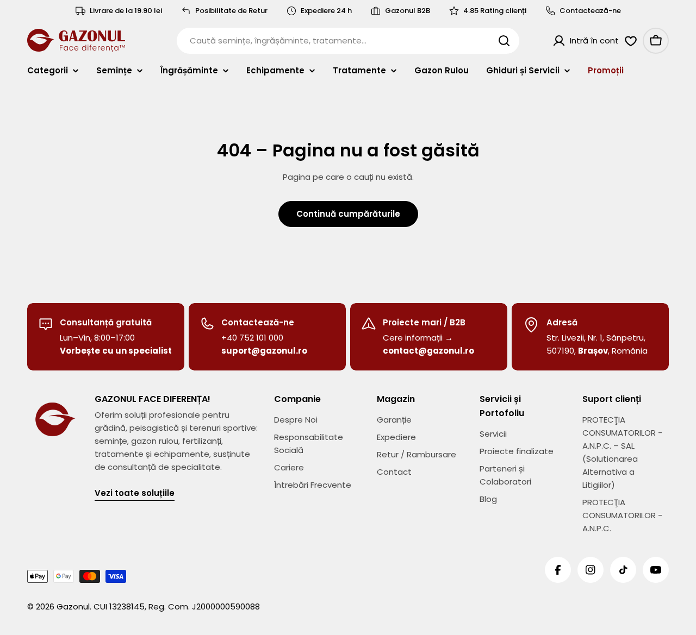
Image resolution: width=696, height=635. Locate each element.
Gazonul (73, 606)
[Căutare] (504, 40)
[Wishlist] (630, 40)
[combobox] (348, 41)
